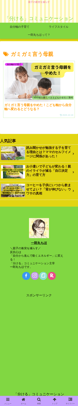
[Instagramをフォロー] (35, 276)
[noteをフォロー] (43, 276)
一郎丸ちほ (39, 243)
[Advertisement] (39, 337)
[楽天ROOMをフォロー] (52, 276)
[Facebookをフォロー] (26, 276)
